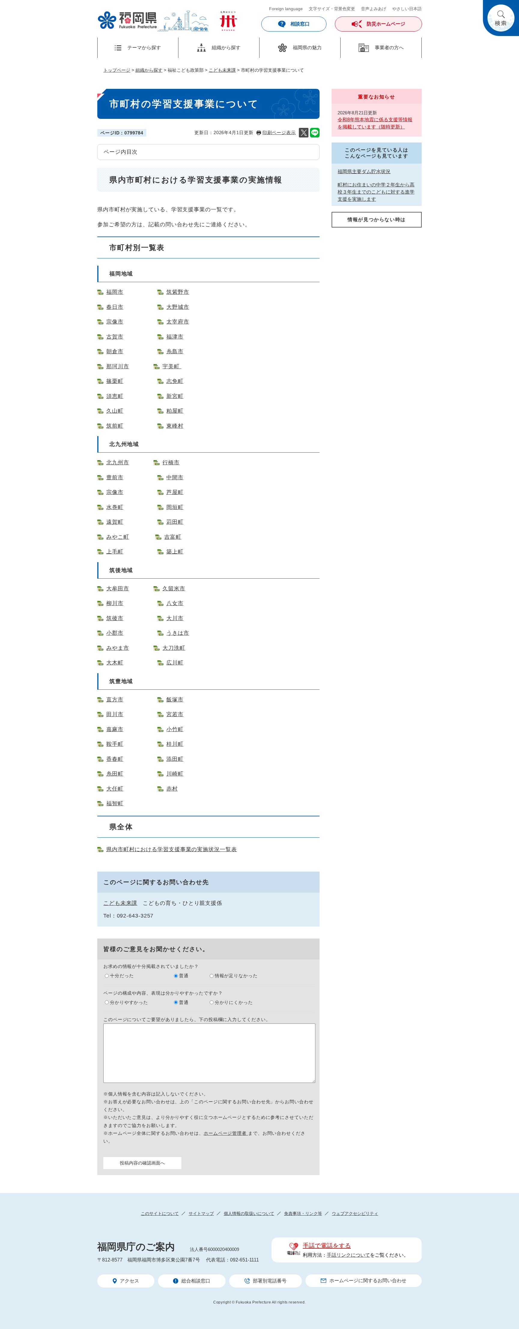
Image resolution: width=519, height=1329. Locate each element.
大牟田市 (117, 589)
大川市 (175, 618)
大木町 (114, 663)
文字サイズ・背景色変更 (332, 9)
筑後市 (114, 618)
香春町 (114, 759)
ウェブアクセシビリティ (355, 1213)
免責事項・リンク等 (303, 1213)
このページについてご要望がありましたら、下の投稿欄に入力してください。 (187, 1019)
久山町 (114, 411)
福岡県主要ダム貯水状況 (364, 171)
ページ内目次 (121, 152)
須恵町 (114, 396)
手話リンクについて (348, 1255)
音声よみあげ (373, 8)
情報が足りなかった (236, 975)
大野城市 (177, 307)
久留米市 (173, 589)
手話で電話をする (327, 1245)
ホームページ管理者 (226, 1133)
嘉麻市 (114, 729)
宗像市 (114, 322)
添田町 (175, 759)
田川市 (114, 714)
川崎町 (175, 774)
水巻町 (114, 507)
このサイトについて (160, 1213)
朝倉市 (114, 351)
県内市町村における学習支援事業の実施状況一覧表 (171, 849)
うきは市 (177, 633)
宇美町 (171, 366)
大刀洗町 (173, 648)
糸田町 (114, 774)
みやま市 (117, 648)
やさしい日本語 (407, 8)
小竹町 (175, 729)
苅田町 (175, 522)
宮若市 (175, 714)
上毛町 (114, 552)
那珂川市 (117, 366)
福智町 (114, 803)
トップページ (116, 70)
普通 (184, 975)
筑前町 (114, 426)
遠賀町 (114, 522)
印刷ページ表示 (279, 132)
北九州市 (117, 463)
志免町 (175, 381)
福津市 (175, 337)
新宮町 (175, 396)
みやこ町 (117, 537)
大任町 (114, 789)
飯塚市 (175, 700)
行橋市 (171, 463)
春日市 (114, 307)
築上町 (175, 552)
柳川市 (114, 603)
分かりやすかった (129, 1002)
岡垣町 (175, 507)
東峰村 (175, 426)
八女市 (175, 603)
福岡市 (114, 292)
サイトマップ (201, 1213)
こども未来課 (222, 70)
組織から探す (148, 70)
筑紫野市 (177, 292)
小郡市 (114, 633)
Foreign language (286, 8)
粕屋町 (175, 411)
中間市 (175, 478)
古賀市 (114, 337)
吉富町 (172, 537)
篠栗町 (114, 381)
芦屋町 (175, 492)
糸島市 (175, 351)
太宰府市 (177, 322)
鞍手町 (114, 744)
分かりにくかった (234, 1002)
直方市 (114, 700)
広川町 (175, 663)
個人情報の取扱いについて (249, 1213)
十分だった (122, 975)
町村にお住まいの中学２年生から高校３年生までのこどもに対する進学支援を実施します (376, 192)
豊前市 (114, 478)
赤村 (172, 789)
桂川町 (175, 744)
